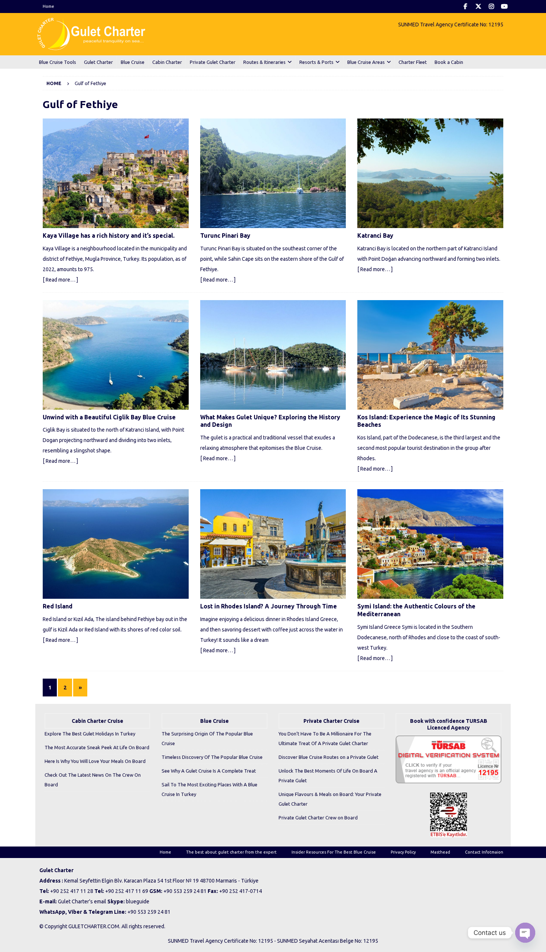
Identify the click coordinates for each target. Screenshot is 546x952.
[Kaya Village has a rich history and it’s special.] (116, 173)
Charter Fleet (413, 62)
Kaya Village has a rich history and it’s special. (109, 235)
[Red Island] (116, 544)
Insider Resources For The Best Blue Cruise (334, 852)
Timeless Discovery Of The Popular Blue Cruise (212, 757)
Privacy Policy (403, 852)
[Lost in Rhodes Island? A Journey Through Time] (273, 544)
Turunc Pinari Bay (225, 235)
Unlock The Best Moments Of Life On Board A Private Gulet (328, 775)
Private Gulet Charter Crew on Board (318, 817)
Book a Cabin (449, 62)
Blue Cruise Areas (366, 62)
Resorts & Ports (316, 62)
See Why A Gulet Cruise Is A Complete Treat (209, 770)
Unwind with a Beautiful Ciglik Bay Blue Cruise (109, 417)
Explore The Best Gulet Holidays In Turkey (90, 733)
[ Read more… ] (60, 280)
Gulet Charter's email (82, 901)
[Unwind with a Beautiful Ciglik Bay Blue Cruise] (116, 355)
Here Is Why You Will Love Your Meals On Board (95, 761)
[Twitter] (478, 6)
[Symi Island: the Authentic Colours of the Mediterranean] (430, 544)
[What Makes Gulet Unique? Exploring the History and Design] (273, 355)
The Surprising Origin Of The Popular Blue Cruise (207, 738)
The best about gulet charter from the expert (231, 852)
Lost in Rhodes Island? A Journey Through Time (268, 606)
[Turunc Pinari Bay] (273, 173)
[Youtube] (504, 6)
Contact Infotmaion (484, 852)
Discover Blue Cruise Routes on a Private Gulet (328, 757)
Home (48, 6)
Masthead (440, 852)
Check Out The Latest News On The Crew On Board (93, 779)
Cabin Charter (167, 62)
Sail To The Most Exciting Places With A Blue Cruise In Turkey (209, 789)
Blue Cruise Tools (57, 62)
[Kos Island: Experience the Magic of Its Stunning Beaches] (430, 355)
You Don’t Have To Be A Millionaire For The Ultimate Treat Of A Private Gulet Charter (325, 738)
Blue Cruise (132, 62)
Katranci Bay (375, 235)
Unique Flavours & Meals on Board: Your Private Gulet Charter (330, 799)
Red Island (57, 606)
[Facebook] (465, 6)
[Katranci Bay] (430, 173)
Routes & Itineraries (264, 62)
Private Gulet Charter (212, 62)
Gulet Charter (98, 62)
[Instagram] (491, 6)
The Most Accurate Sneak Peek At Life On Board (97, 747)
